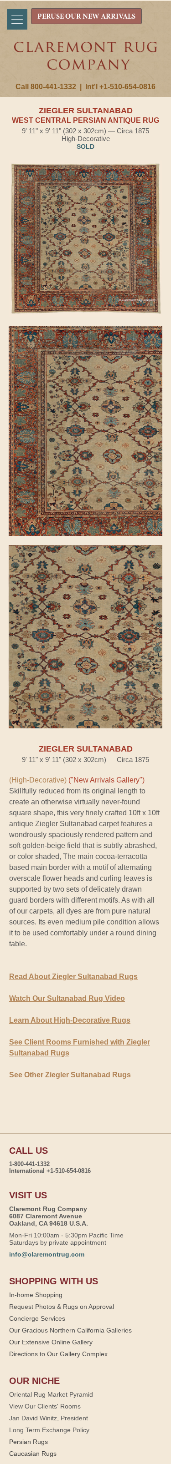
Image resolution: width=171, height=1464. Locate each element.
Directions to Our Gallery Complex (58, 1354)
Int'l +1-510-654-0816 (120, 87)
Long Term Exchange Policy (49, 1430)
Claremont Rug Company (86, 62)
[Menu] (17, 19)
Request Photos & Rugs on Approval (61, 1306)
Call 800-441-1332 (46, 87)
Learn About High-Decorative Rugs (69, 1020)
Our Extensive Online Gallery (51, 1342)
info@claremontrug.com (46, 1254)
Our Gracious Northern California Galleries (70, 1330)
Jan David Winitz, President (48, 1418)
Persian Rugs (28, 1441)
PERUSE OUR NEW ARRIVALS (86, 16)
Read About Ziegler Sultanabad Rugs (73, 976)
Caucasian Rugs (33, 1453)
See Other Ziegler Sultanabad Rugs (70, 1075)
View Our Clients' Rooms (45, 1406)
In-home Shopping (35, 1294)
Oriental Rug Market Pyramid (51, 1394)
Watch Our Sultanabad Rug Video (67, 998)
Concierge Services (37, 1318)
